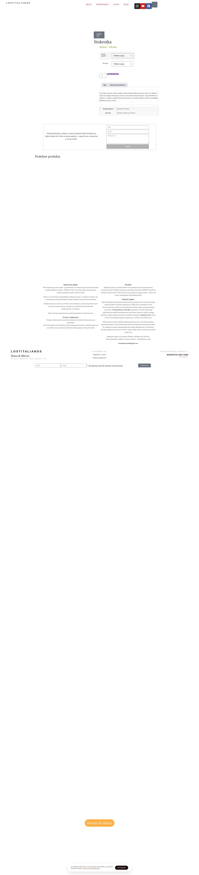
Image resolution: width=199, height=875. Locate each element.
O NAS (116, 4)
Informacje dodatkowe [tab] (118, 85)
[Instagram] (137, 6)
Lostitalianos (18, 3)
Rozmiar (105, 63)
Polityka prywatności (99, 358)
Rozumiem (122, 867)
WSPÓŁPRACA (102, 4)
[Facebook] (149, 6)
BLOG (126, 4)
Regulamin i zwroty (99, 354)
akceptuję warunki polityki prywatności (106, 366)
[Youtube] (143, 6)
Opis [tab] (105, 85)
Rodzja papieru (103, 55)
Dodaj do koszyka (113, 74)
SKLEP (89, 4)
